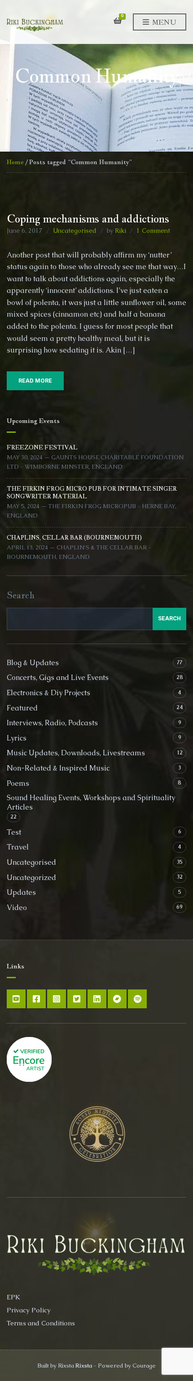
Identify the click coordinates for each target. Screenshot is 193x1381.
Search (21, 595)
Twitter (76, 998)
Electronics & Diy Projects (48, 692)
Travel (18, 847)
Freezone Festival (42, 447)
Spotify (137, 998)
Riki (120, 231)
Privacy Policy (29, 1310)
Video (17, 907)
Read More (35, 380)
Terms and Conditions (41, 1323)
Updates (21, 892)
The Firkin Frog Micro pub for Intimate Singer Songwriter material (92, 492)
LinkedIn (97, 998)
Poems (18, 783)
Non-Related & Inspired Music (58, 768)
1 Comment (153, 231)
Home (15, 162)
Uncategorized (31, 877)
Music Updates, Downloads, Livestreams (76, 753)
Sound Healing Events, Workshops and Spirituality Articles (91, 802)
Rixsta (83, 1365)
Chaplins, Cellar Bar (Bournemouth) (74, 537)
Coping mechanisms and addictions (88, 218)
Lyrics (16, 738)
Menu (163, 22)
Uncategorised (74, 231)
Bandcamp (117, 998)
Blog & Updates (33, 662)
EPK (13, 1297)
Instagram (56, 998)
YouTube (16, 998)
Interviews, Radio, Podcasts (52, 723)
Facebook (36, 998)
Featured (22, 708)
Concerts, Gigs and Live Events (58, 677)
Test (14, 832)
